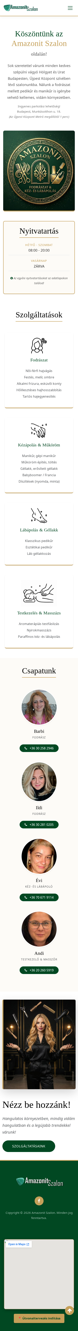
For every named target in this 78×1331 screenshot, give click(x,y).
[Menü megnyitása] (70, 8)
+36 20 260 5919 (41, 970)
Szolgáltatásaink (28, 1146)
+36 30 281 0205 (41, 824)
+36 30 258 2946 (41, 748)
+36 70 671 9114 (41, 897)
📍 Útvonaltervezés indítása (39, 1318)
